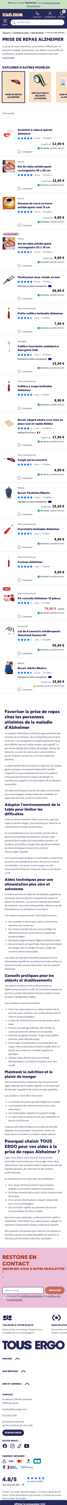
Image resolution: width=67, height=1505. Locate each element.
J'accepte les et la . (33, 1297)
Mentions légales (29, 1491)
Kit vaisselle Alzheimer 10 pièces (39, 598)
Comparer (27, 151)
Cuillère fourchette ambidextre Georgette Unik (38, 348)
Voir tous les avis (11, 1484)
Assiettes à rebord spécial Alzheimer (35, 131)
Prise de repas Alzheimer (13, 96)
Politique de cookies (51, 1495)
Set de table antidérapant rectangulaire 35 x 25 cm (34, 168)
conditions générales (32, 1296)
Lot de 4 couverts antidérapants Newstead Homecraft (39, 633)
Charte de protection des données (25, 1495)
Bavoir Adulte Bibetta (32, 668)
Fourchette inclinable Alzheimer (39, 529)
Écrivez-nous (13, 1432)
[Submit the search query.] (13, 22)
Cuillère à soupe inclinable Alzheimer (35, 388)
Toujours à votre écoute (17, 1325)
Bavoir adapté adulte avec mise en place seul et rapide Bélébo (40, 421)
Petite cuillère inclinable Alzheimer (40, 313)
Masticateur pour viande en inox (39, 277)
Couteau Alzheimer (30, 562)
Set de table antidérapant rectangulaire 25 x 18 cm (34, 245)
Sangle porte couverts (32, 460)
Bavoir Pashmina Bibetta (34, 493)
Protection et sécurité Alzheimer (40, 96)
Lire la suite (8, 57)
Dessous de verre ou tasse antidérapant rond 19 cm (35, 205)
